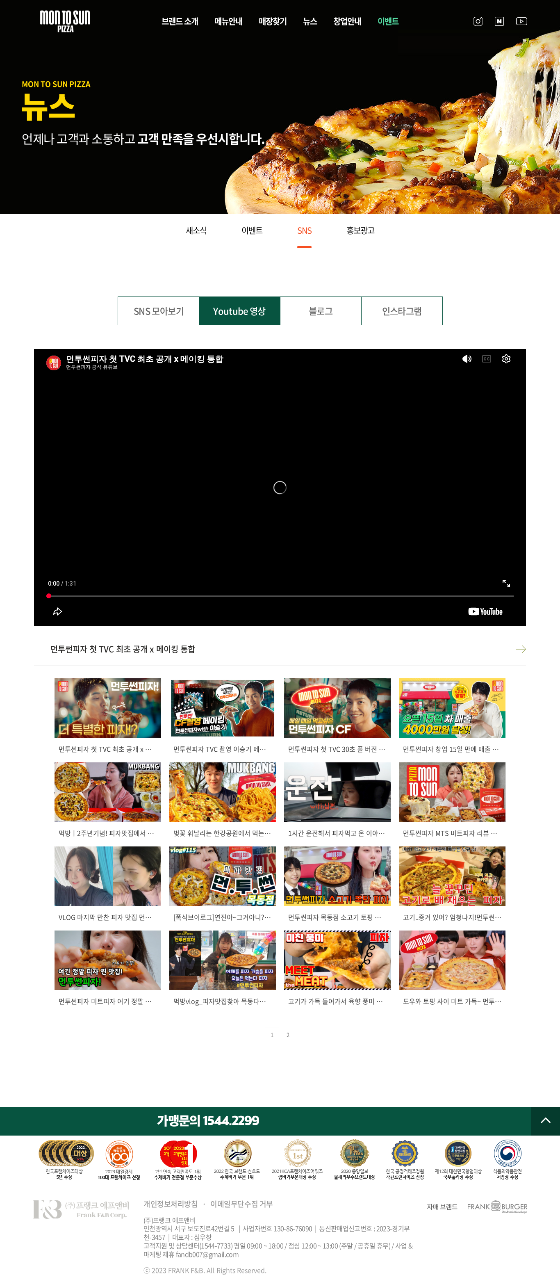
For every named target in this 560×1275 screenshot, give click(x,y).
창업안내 (347, 21)
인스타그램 (402, 310)
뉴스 (310, 21)
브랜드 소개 (180, 21)
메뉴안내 (228, 21)
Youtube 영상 (239, 310)
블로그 (320, 310)
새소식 (196, 230)
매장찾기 (273, 21)
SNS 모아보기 (159, 310)
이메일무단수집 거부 (241, 1203)
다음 (521, 649)
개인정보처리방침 (170, 1203)
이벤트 (388, 21)
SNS (304, 230)
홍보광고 (360, 230)
